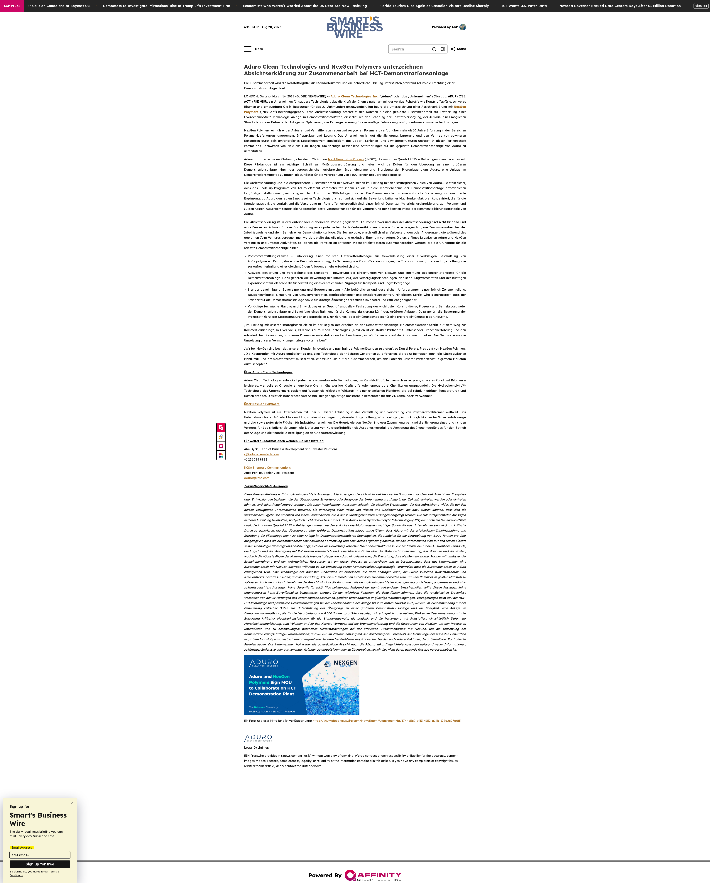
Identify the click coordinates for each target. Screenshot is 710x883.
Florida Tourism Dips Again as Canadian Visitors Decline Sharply (434, 6)
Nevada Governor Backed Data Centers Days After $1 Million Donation (620, 6)
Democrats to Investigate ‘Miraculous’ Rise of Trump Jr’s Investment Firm (166, 6)
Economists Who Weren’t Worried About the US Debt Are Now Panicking (305, 6)
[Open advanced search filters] (442, 49)
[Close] (72, 802)
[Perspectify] (221, 437)
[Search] (434, 49)
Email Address (21, 847)
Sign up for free (40, 864)
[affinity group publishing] (221, 446)
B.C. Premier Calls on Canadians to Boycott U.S (50, 6)
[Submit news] (221, 427)
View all (701, 6)
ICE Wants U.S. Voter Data (524, 6)
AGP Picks (12, 6)
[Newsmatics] (221, 455)
